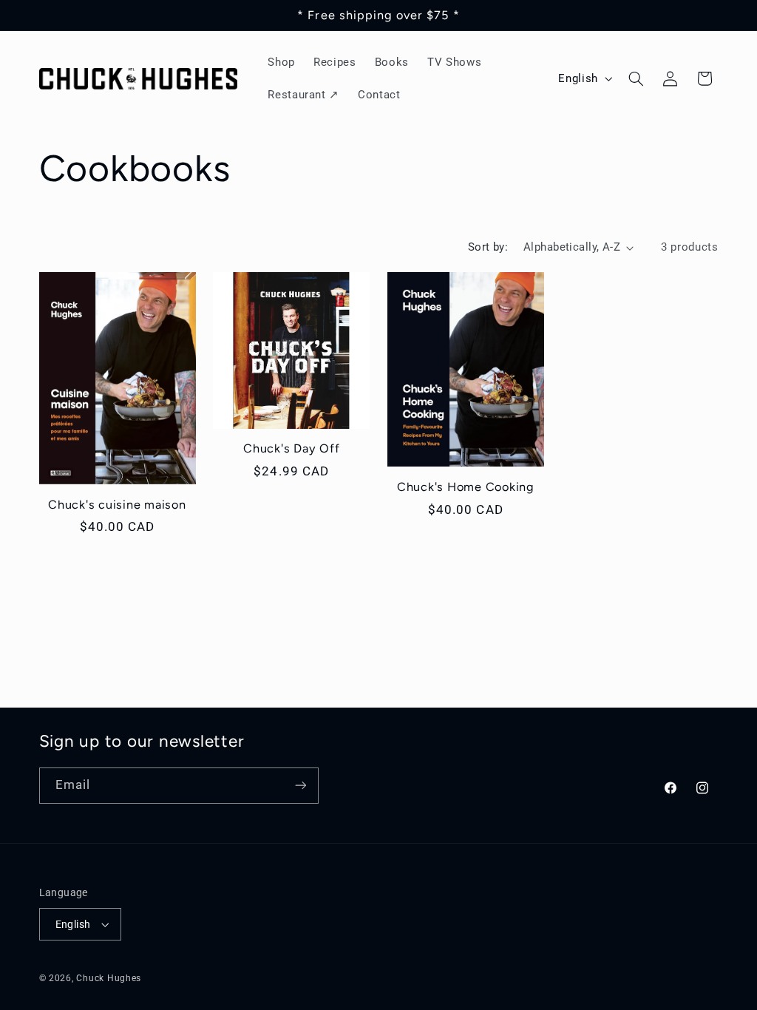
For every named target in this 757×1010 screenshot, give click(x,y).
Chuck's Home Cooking (465, 487)
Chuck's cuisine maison (117, 505)
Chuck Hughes (108, 978)
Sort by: (488, 247)
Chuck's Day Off (291, 448)
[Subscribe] (300, 785)
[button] (636, 78)
